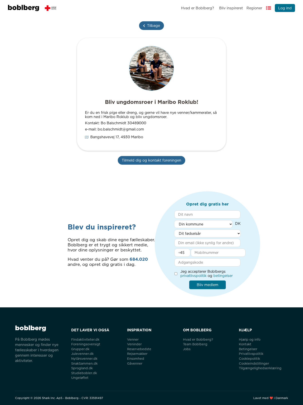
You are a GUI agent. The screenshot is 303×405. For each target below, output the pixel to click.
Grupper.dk (80, 349)
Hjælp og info (249, 339)
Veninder (134, 344)
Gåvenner (134, 363)
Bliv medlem (207, 285)
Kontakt (245, 344)
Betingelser (248, 349)
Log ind (285, 8)
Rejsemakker (137, 354)
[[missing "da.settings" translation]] (269, 8)
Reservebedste (139, 349)
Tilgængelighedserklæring (260, 368)
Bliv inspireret (231, 8)
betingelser (223, 276)
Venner (133, 339)
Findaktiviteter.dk (85, 339)
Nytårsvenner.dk (84, 358)
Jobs (187, 349)
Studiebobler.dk (84, 373)
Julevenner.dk (82, 354)
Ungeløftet (80, 377)
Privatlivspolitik (251, 354)
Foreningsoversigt (85, 344)
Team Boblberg (195, 344)
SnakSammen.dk (84, 363)
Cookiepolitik (249, 358)
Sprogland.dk (82, 368)
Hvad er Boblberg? (197, 8)
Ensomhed (135, 358)
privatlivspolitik (193, 276)
